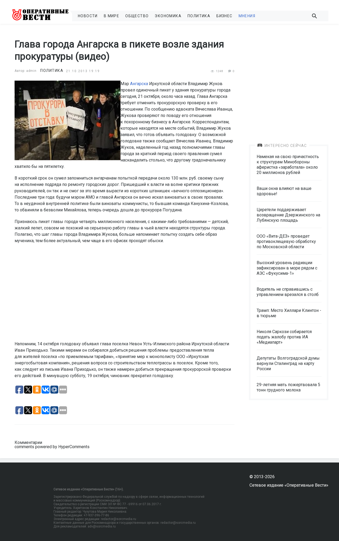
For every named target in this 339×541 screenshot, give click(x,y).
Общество (137, 16)
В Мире (111, 16)
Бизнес (224, 16)
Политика (199, 16)
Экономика (168, 16)
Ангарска (139, 83)
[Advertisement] (288, 80)
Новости (88, 16)
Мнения (247, 16)
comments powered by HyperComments (52, 446)
